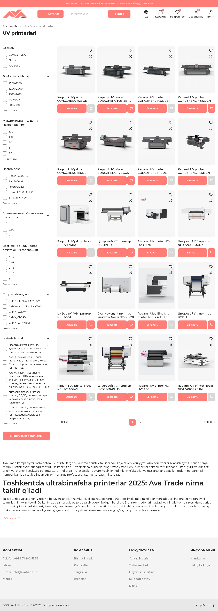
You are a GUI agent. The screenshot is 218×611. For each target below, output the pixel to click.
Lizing (133, 585)
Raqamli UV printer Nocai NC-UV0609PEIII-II (195, 387)
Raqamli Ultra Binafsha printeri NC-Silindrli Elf (153, 315)
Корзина (160, 14)
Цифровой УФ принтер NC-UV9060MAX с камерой (194, 243)
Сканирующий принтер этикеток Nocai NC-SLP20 (115, 315)
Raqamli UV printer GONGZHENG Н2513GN (194, 171)
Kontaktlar (81, 565)
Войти (211, 16)
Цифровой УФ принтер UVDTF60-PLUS (114, 387)
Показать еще (10, 110)
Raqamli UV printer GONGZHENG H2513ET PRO (113, 99)
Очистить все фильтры (26, 435)
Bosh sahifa (10, 26)
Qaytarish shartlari (141, 572)
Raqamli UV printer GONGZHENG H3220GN (194, 99)
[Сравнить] (90, 56)
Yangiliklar (81, 572)
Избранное (177, 14)
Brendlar (80, 579)
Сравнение (196, 14)
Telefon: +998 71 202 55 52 (20, 558)
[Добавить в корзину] (131, 108)
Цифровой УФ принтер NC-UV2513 (74, 315)
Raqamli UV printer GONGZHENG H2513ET (73, 99)
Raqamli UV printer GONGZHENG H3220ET (154, 99)
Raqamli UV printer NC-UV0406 (154, 387)
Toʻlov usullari (138, 565)
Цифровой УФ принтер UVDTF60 (194, 315)
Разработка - (204, 605)
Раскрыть (10, 517)
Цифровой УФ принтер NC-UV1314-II (114, 243)
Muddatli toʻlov (139, 579)
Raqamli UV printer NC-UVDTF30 (154, 243)
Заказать (71, 108)
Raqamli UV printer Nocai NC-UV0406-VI (74, 387)
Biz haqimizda (84, 558)
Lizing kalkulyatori (202, 565)
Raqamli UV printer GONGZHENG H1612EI (153, 171)
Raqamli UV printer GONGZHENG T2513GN (113, 171)
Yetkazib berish (139, 558)
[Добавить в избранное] (90, 50)
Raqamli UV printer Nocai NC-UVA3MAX (74, 243)
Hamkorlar (197, 558)
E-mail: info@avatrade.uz (20, 572)
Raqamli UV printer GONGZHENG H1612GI (72, 171)
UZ (146, 16)
